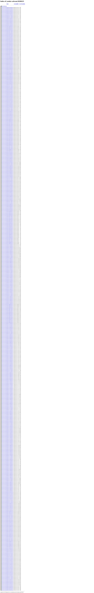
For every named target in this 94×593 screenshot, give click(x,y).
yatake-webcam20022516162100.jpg (7, 573)
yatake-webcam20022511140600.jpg (7, 395)
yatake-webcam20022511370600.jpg (7, 478)
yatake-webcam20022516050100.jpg (7, 530)
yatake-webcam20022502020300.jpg (7, 34)
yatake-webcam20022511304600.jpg (7, 454)
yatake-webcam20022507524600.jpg (7, 276)
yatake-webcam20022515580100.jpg (7, 503)
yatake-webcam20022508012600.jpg (7, 309)
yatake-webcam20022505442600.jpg (7, 152)
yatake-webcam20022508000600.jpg (7, 304)
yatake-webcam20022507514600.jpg (7, 272)
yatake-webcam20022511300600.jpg (7, 451)
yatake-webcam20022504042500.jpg (7, 135)
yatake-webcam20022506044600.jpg (7, 229)
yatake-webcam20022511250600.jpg (7, 437)
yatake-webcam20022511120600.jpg (7, 388)
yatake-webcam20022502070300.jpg (7, 53)
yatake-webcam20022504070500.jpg (7, 145)
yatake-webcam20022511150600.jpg (7, 399)
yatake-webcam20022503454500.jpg (7, 64)
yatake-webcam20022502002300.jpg (7, 27)
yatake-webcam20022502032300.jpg (7, 39)
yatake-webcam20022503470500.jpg (7, 69)
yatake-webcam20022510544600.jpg (7, 323)
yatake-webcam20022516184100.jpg (7, 582)
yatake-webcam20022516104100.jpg (7, 551)
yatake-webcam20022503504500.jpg (7, 83)
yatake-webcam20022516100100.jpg (7, 549)
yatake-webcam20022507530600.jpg (7, 277)
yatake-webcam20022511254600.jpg (7, 440)
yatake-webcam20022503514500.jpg (7, 87)
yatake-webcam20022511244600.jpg (7, 436)
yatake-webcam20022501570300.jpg (7, 15)
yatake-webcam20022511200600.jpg (7, 418)
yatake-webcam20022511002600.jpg (7, 343)
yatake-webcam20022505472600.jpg (7, 163)
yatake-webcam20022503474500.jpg (7, 72)
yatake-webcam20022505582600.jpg (7, 205)
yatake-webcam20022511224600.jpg (7, 428)
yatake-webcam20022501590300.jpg (7, 22)
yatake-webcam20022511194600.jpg (7, 417)
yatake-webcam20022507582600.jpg (7, 298)
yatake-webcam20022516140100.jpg (7, 564)
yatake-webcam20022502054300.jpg (7, 48)
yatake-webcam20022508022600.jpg (7, 313)
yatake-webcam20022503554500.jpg (7, 102)
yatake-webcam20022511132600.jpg (7, 393)
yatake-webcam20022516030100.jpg (7, 522)
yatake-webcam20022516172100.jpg (7, 577)
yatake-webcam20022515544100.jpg (7, 492)
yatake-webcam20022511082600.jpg (7, 374)
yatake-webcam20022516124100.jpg (7, 559)
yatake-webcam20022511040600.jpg (7, 357)
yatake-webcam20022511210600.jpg (7, 422)
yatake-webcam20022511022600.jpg (7, 351)
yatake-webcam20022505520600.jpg (7, 181)
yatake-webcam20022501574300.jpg (7, 17)
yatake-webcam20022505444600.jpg (7, 153)
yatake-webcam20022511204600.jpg (7, 421)
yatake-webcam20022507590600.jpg (7, 300)
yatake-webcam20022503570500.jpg (7, 107)
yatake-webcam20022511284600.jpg (7, 447)
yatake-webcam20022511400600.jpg (7, 489)
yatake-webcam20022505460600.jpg (7, 158)
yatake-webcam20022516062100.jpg (7, 535)
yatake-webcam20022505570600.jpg (7, 200)
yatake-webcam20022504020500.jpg (7, 126)
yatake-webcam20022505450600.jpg (7, 154)
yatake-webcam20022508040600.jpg (7, 319)
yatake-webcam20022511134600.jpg (7, 394)
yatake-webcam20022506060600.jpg (7, 234)
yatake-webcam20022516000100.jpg (7, 511)
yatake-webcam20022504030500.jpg (7, 130)
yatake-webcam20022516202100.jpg (7, 588)
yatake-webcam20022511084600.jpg (7, 375)
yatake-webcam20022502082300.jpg (7, 58)
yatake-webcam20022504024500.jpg (7, 129)
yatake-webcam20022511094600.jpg (7, 379)
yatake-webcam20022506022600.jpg (7, 220)
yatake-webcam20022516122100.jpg (7, 558)
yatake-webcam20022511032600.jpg (7, 355)
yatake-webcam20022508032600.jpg (7, 317)
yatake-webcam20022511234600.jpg (7, 432)
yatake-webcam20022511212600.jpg (7, 423)
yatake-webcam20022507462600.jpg (7, 252)
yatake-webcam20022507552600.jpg (7, 286)
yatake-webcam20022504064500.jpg (7, 144)
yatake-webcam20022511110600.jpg (7, 384)
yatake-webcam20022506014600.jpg (7, 218)
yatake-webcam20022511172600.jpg (7, 408)
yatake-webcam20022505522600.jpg (7, 182)
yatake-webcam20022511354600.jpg (7, 473)
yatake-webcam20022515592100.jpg (7, 508)
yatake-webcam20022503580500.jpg (7, 111)
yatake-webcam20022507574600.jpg (7, 295)
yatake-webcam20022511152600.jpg (7, 400)
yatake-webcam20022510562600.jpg (7, 328)
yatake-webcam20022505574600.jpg (7, 202)
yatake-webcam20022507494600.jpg (7, 265)
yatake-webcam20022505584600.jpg (7, 206)
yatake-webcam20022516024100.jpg (7, 521)
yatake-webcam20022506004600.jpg (7, 214)
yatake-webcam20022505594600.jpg (7, 210)
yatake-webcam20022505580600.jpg (7, 204)
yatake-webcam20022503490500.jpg (7, 77)
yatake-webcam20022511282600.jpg (7, 446)
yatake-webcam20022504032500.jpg (7, 131)
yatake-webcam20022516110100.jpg (7, 553)
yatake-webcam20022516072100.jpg (7, 539)
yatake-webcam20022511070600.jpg (7, 369)
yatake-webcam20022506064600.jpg (7, 237)
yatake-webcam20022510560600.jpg (7, 327)
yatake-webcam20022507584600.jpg (7, 299)
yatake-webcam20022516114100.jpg (7, 555)
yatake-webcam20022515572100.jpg (7, 501)
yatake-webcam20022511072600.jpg (7, 370)
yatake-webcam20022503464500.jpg (7, 68)
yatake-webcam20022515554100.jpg (7, 494)
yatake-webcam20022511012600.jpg (7, 347)
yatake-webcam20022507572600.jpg (7, 294)
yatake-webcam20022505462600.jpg (7, 159)
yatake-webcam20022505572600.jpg (7, 201)
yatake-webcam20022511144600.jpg (7, 398)
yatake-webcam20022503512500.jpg (7, 86)
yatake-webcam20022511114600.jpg (7, 386)
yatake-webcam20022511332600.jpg (7, 464)
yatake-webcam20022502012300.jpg (7, 31)
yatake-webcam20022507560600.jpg (7, 289)
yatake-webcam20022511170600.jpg (7, 407)
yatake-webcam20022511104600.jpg (7, 383)
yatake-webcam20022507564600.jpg (7, 291)
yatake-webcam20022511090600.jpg (7, 376)
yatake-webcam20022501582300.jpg (7, 20)
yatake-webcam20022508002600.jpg (7, 305)
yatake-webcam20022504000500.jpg (7, 119)
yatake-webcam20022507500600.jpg (7, 266)
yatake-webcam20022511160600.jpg (7, 403)
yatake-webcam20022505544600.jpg (7, 191)
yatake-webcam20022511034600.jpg (7, 356)
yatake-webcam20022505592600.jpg (7, 209)
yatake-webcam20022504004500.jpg (7, 121)
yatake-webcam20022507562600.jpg (7, 290)
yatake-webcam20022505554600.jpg (7, 195)
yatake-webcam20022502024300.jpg (7, 36)
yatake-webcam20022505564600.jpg (7, 199)
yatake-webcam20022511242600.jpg (7, 435)
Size (20, 3)
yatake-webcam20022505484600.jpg (7, 168)
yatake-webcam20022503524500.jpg (7, 91)
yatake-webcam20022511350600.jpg (7, 470)
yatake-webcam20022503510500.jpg (7, 84)
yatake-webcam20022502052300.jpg (7, 46)
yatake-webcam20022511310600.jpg (7, 455)
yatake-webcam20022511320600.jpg (7, 459)
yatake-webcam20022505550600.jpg (7, 192)
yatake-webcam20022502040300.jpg (7, 41)
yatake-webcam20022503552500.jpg (7, 101)
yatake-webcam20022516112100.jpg (7, 554)
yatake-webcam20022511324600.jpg (7, 461)
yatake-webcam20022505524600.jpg (7, 183)
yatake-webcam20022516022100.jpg (7, 520)
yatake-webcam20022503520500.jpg (7, 88)
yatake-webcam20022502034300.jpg (7, 40)
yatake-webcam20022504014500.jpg (7, 125)
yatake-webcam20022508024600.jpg (7, 314)
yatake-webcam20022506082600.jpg (7, 243)
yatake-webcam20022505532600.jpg (7, 186)
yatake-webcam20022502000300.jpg (7, 26)
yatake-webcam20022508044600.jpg (7, 322)
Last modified (16, 3)
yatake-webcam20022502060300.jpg (7, 49)
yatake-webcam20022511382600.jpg (7, 483)
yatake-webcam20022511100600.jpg (7, 380)
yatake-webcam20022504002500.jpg (7, 120)
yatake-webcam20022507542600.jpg (7, 282)
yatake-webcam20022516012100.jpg (7, 516)
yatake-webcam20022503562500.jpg (7, 105)
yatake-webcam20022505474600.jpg (7, 164)
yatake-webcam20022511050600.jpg (7, 361)
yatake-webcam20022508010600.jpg (7, 308)
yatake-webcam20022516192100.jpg (7, 584)
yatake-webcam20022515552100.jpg (7, 493)
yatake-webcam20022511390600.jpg (7, 485)
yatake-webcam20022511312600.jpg (7, 456)
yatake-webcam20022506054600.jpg (7, 233)
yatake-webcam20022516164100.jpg (7, 574)
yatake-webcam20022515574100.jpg (7, 502)
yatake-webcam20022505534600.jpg (7, 187)
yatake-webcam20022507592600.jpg (7, 301)
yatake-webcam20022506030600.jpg (7, 223)
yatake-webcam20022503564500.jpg (7, 106)
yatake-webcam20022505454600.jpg (7, 157)
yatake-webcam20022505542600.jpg (7, 190)
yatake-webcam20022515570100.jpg (7, 499)
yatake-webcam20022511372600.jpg (7, 479)
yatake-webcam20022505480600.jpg (7, 166)
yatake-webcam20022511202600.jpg (7, 419)
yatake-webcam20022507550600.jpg (7, 285)
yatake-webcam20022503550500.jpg (7, 100)
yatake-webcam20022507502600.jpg (7, 267)
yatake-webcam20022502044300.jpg (7, 44)
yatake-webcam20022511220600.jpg (7, 426)
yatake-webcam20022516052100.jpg (7, 531)
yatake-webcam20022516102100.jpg (7, 550)
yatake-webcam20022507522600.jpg (7, 275)
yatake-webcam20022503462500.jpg (7, 67)
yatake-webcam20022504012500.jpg (7, 124)
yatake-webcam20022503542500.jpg (7, 97)
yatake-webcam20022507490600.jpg (7, 262)
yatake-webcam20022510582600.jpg (7, 336)
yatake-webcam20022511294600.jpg (7, 450)
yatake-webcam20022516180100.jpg (7, 579)
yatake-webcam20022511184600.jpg (7, 413)
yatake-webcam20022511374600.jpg (7, 480)
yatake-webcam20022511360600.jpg (7, 474)
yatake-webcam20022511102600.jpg (7, 381)
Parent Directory (4, 6)
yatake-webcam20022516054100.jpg (7, 532)
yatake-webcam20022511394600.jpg (7, 488)
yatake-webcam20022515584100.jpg (7, 506)
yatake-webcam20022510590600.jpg (7, 338)
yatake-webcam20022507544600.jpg (7, 284)
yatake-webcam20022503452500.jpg (7, 63)
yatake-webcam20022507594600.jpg (7, 303)
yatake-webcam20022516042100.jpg (7, 527)
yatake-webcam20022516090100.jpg (7, 545)
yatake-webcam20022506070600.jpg (7, 238)
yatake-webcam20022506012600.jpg (7, 216)
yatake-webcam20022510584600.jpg (7, 337)
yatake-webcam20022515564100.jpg (7, 498)
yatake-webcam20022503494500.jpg (7, 79)
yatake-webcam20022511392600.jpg (7, 487)
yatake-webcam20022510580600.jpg (7, 334)
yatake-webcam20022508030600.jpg (7, 315)
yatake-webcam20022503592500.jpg (7, 116)
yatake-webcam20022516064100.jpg (7, 536)
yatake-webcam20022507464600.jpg (7, 253)
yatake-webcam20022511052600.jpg (7, 362)
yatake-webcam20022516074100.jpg (7, 540)
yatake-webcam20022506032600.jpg (7, 224)
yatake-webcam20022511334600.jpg (7, 465)
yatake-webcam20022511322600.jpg (7, 460)
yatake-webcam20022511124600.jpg (7, 390)
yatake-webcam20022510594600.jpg (7, 341)
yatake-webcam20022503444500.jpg (7, 60)
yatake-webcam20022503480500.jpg (7, 73)
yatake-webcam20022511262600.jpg (7, 441)
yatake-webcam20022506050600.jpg (7, 230)
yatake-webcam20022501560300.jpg (7, 11)
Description (23, 3)
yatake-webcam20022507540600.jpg (7, 281)
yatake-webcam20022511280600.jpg (7, 445)
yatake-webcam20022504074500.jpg (7, 148)
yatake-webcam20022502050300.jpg (7, 45)
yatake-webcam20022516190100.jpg (7, 583)
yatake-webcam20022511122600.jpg (7, 389)
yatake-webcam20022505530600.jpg (7, 185)
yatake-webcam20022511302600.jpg (7, 452)
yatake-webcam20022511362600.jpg (7, 475)
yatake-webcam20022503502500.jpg (7, 82)
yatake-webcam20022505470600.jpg (7, 162)
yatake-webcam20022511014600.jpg (7, 348)
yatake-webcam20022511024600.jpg (7, 352)
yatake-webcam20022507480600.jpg (7, 258)
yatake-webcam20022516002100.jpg (7, 512)
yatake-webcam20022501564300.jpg (7, 13)
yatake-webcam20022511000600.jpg (7, 342)
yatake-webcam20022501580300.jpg (7, 18)
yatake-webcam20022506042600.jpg (7, 228)
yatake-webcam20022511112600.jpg (7, 385)
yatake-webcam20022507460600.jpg (7, 251)
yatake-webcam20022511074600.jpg (7, 371)
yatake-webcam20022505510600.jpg (7, 177)
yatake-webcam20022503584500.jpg (7, 114)
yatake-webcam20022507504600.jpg (7, 268)
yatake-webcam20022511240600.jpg (7, 433)
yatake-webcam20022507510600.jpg (7, 270)
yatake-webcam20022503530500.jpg (7, 92)
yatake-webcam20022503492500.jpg (7, 78)
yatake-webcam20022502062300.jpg (7, 50)
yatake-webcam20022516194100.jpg (7, 586)
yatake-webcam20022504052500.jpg (7, 139)
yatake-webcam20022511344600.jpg (7, 469)
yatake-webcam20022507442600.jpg (7, 244)
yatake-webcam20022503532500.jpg (7, 93)
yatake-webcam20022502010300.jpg (7, 30)
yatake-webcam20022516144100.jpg (7, 567)
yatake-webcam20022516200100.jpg (7, 587)
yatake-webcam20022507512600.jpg (7, 271)
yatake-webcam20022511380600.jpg (7, 482)
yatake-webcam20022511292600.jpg (7, 449)
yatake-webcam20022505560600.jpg (7, 196)
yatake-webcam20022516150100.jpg (7, 568)
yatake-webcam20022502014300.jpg (7, 32)
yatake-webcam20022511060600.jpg (7, 365)
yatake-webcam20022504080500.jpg (7, 149)
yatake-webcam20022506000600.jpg (7, 211)
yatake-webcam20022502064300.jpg (7, 51)
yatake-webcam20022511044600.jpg (7, 360)
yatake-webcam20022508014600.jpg (7, 310)
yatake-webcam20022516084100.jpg (7, 544)
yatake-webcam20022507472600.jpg (7, 256)
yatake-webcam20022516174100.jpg (7, 578)
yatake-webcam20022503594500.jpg (7, 117)
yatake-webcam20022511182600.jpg (7, 412)
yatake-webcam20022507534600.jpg (7, 280)
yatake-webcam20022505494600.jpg (7, 172)
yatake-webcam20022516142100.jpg (7, 565)
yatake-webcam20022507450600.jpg (7, 247)
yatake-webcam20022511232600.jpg (7, 431)
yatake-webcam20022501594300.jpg (7, 25)
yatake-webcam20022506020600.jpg (7, 219)
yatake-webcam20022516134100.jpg (7, 563)
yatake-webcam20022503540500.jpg (7, 96)
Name (7, 3)
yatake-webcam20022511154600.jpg (7, 402)
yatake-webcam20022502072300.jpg (7, 54)
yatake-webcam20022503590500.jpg (7, 115)
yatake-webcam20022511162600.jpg (7, 404)
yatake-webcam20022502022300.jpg (7, 35)
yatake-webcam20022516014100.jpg (7, 517)
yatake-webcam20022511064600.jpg (7, 367)
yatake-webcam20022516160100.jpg (7, 572)
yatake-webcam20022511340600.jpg (7, 466)
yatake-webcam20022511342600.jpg (7, 468)
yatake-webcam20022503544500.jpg (7, 98)
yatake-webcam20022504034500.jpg (7, 133)
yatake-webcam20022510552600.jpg (7, 324)
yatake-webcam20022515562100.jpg (7, 497)
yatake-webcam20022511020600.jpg (7, 350)
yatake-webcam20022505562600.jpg (7, 197)
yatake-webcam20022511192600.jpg (7, 416)
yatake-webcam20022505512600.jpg (7, 178)
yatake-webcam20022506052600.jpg (7, 232)
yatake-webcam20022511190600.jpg (7, 414)
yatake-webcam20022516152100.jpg (7, 569)
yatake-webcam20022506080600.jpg (7, 242)
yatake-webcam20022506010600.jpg (7, 215)
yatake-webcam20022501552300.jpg (7, 8)
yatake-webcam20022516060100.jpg (7, 534)
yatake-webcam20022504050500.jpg (7, 138)
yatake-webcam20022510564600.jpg (7, 329)
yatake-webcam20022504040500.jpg (7, 134)
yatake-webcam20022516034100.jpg (7, 525)
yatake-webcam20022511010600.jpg (7, 346)
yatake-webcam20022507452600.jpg (7, 248)
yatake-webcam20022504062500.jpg (7, 143)
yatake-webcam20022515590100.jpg (7, 507)
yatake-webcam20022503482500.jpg (7, 74)
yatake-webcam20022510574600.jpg (7, 333)
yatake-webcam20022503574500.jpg (7, 110)
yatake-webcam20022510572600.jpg (7, 332)
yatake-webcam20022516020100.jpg (7, 518)
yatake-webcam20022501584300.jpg (7, 21)
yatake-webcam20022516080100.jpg (7, 541)
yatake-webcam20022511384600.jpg (7, 484)
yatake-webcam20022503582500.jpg (7, 112)
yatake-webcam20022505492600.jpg (7, 171)
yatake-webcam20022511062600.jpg (7, 366)
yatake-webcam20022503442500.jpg (7, 59)
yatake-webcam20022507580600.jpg (7, 296)
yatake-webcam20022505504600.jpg (7, 176)
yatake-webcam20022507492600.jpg (7, 263)
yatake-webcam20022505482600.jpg (7, 167)
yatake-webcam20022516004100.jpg (7, 513)
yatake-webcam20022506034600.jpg (7, 225)
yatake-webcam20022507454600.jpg (7, 249)
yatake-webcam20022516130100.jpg (7, 560)
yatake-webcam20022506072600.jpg (7, 239)
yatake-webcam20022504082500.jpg (7, 150)
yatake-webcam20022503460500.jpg (7, 65)
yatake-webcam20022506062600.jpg (7, 235)
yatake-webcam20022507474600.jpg (7, 257)
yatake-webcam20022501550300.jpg (7, 7)
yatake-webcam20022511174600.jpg (7, 409)
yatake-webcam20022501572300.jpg (7, 16)
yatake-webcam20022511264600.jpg (7, 442)
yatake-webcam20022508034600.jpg (7, 318)
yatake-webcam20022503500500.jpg (7, 81)
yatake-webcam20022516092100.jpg (7, 546)
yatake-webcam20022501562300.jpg (7, 12)
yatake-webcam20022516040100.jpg (7, 526)
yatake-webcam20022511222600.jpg (7, 427)
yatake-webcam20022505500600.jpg (7, 173)
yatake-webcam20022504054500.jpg (7, 140)
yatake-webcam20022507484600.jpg (7, 261)
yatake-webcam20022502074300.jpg (7, 55)
